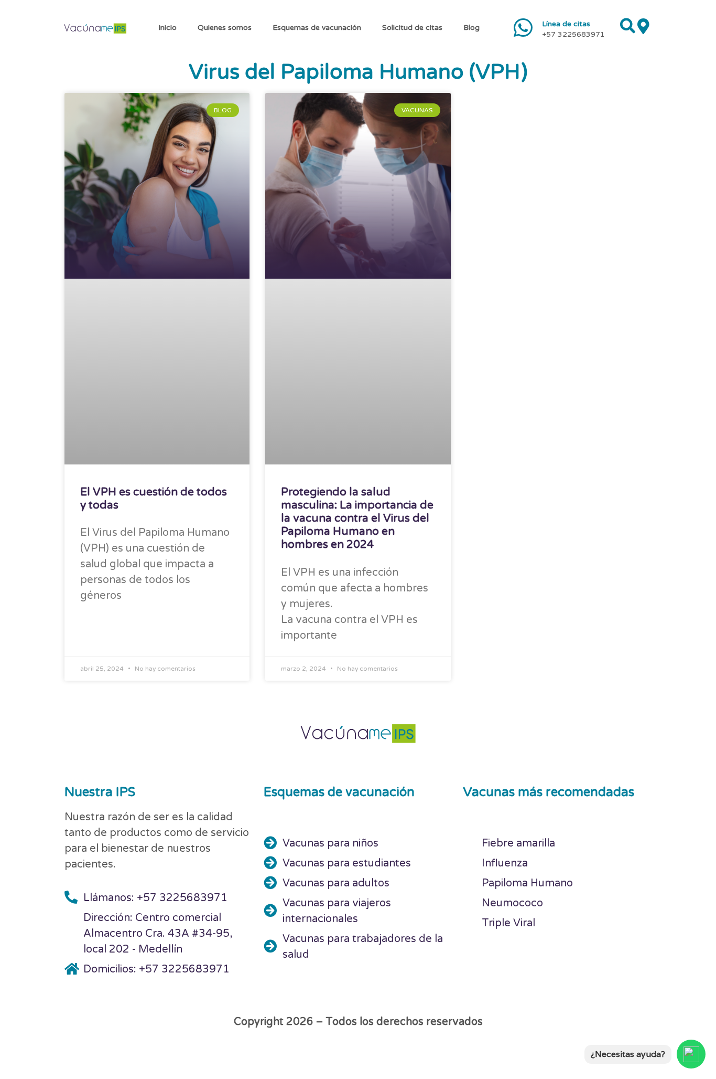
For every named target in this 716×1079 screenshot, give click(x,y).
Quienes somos (225, 27)
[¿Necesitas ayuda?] (691, 1054)
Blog (471, 27)
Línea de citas (566, 23)
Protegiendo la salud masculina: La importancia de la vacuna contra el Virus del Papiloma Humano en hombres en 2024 (357, 518)
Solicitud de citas (412, 27)
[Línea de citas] (523, 27)
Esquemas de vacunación (317, 27)
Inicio (167, 27)
